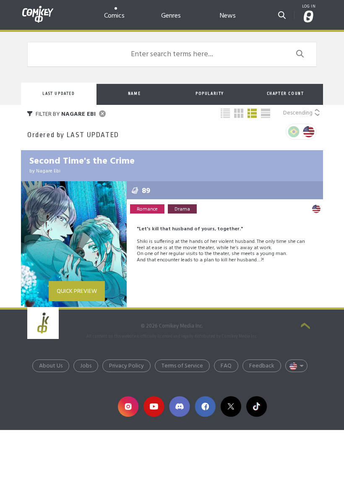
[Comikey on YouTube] (153, 406)
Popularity (209, 93)
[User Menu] (308, 17)
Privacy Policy (126, 366)
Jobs (85, 366)
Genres (171, 15)
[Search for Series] (281, 13)
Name (134, 93)
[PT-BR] (293, 131)
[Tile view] (238, 113)
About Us (51, 366)
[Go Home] (38, 9)
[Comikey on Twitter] (231, 406)
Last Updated (58, 93)
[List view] (252, 113)
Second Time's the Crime (82, 161)
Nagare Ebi (48, 171)
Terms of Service (182, 366)
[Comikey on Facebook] (205, 406)
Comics (114, 15)
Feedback (261, 366)
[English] (308, 131)
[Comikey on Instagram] (128, 406)
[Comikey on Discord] (179, 406)
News (228, 15)
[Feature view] (265, 113)
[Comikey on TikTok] (256, 406)
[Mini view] (225, 113)
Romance (147, 209)
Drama (182, 209)
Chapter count (285, 93)
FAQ (226, 366)
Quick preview (77, 291)
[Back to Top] (305, 326)
